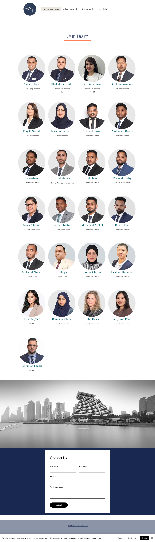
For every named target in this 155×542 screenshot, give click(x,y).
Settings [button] (121, 538)
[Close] (152, 538)
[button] (70, 9)
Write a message (56, 487)
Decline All (132, 538)
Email (52, 477)
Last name (82, 466)
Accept (144, 538)
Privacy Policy (95, 538)
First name (54, 466)
